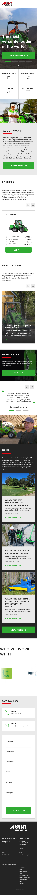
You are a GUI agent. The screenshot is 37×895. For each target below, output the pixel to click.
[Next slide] (33, 205)
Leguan (22, 869)
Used (21, 873)
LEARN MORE (17, 165)
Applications (23, 871)
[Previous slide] (27, 387)
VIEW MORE (17, 630)
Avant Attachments (25, 865)
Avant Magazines (25, 877)
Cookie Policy (23, 889)
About (21, 881)
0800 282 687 (5, 855)
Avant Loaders (24, 863)
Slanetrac (22, 867)
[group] (18, 317)
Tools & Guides (24, 879)
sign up (17, 373)
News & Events (24, 875)
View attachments (17, 55)
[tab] (8, 61)
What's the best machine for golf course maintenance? (17, 502)
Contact (22, 883)
